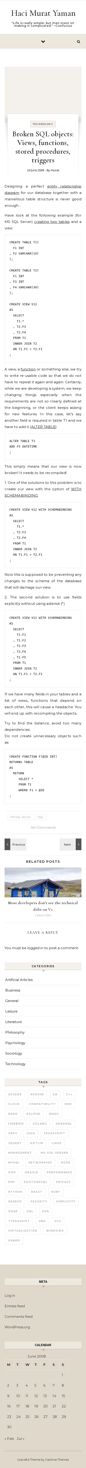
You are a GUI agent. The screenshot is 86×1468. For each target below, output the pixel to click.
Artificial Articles (19, 980)
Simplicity (66, 1201)
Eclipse (34, 1113)
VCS (57, 1221)
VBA (42, 1221)
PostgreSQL (35, 1182)
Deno (13, 1113)
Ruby (55, 1191)
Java (30, 1133)
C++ (69, 1094)
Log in (10, 1295)
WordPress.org (17, 1327)
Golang (40, 1123)
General (11, 1001)
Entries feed (15, 1306)
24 (18, 1416)
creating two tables (51, 222)
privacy (63, 1182)
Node (66, 1162)
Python (15, 1191)
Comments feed (19, 1316)
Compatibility (42, 1104)
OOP (12, 1172)
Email (54, 1113)
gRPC (13, 1133)
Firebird (16, 1123)
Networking (40, 1162)
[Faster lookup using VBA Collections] (15, 844)
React (37, 1191)
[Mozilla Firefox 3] (71, 844)
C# (55, 1094)
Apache (37, 1094)
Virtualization (22, 1230)
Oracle (31, 1172)
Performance (59, 1172)
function (28, 369)
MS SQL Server (20, 817)
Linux (57, 1143)
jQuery (15, 1143)
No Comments (43, 827)
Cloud (14, 1104)
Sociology (13, 1053)
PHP (11, 1182)
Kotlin (36, 1143)
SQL (41, 817)
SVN (45, 1211)
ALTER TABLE (43, 427)
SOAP (13, 1211)
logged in (35, 948)
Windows (55, 1230)
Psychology (15, 1043)
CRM (68, 1104)
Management (20, 1152)
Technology (43, 124)
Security (39, 1201)
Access (15, 1094)
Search (15, 1201)
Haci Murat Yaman (43, 13)
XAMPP (14, 1240)
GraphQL (64, 1123)
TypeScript (19, 1221)
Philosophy (15, 1032)
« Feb (9, 1438)
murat (55, 170)
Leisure (11, 1011)
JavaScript (54, 1133)
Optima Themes (57, 1459)
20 (45, 1406)
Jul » (20, 1438)
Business (12, 990)
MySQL (14, 1162)
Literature (13, 1022)
